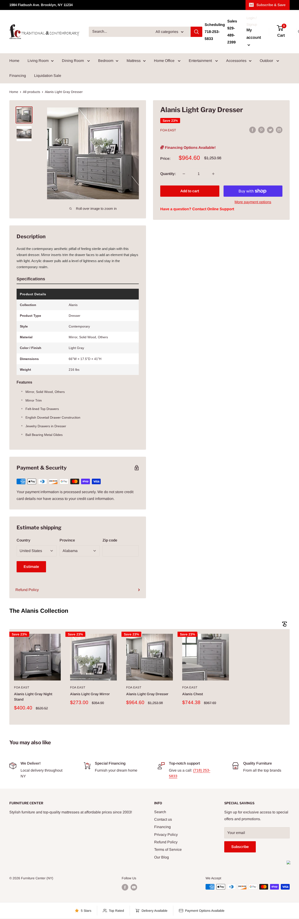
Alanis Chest (192, 694)
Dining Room (73, 61)
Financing (17, 76)
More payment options (253, 202)
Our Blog (161, 857)
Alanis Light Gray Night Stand (33, 696)
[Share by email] (279, 129)
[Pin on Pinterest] (261, 129)
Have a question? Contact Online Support (197, 209)
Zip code (110, 540)
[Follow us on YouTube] (134, 887)
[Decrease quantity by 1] (184, 174)
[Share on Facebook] (252, 129)
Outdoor (267, 61)
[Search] (196, 32)
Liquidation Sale (47, 76)
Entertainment (201, 61)
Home (14, 61)
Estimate (31, 567)
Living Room (38, 61)
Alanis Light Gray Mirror (90, 694)
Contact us (163, 819)
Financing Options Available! (190, 148)
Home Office (164, 61)
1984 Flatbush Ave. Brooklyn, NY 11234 (41, 5)
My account (253, 34)
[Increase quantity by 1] (213, 174)
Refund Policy (27, 590)
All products (31, 92)
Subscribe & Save (270, 5)
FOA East (168, 130)
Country (23, 540)
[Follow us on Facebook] (125, 887)
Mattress (134, 61)
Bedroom (105, 61)
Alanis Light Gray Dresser (147, 694)
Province (67, 540)
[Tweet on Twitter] (270, 129)
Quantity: (168, 174)
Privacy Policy (166, 835)
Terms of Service (168, 849)
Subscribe (240, 847)
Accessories (236, 61)
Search (160, 812)
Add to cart (189, 191)
